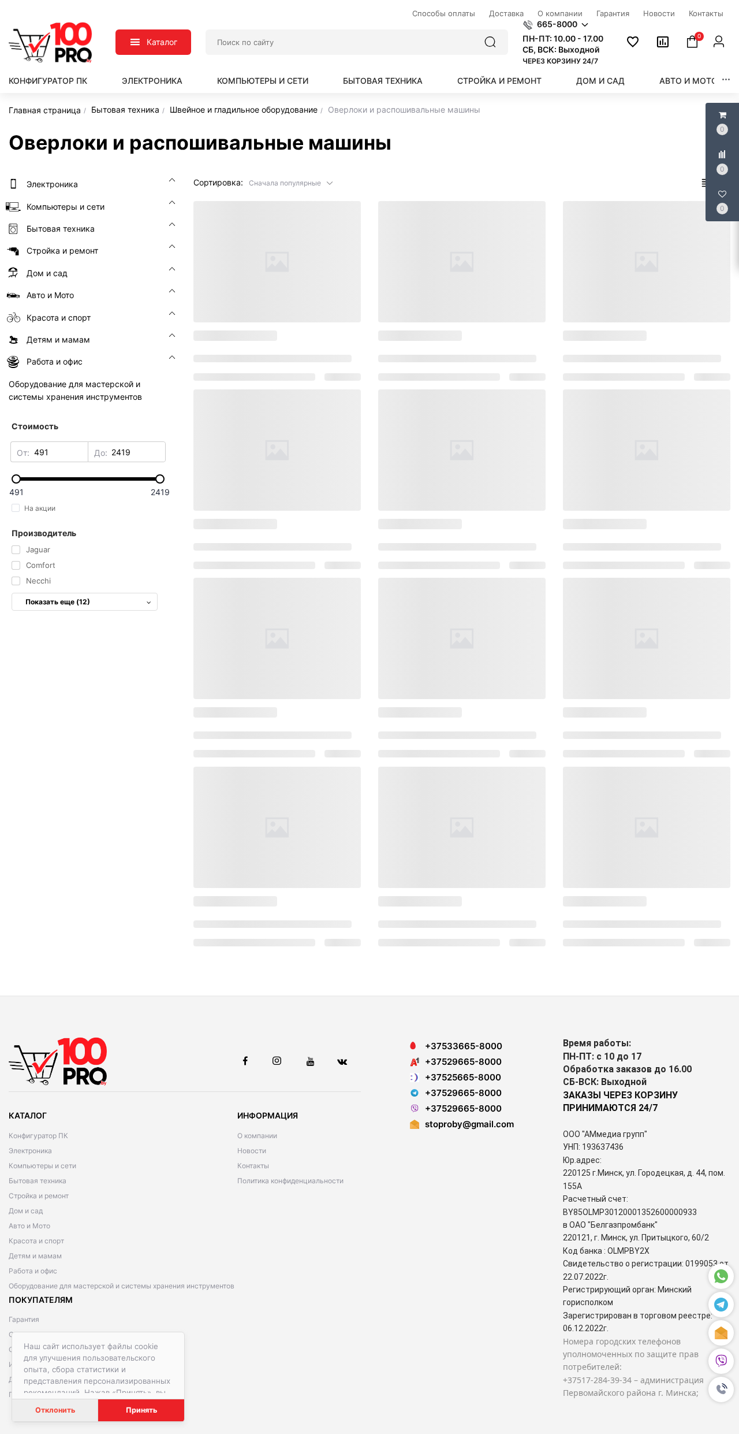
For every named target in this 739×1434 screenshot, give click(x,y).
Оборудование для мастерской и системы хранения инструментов (121, 1285)
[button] (721, 1389)
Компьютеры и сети (262, 81)
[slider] (88, 479)
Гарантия (24, 1319)
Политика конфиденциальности (290, 1180)
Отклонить (55, 1410)
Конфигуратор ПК (48, 81)
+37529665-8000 (463, 1061)
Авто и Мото (688, 81)
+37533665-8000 (463, 1046)
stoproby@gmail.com (469, 1124)
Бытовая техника (383, 81)
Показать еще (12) (57, 601)
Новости (251, 1150)
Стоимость (35, 426)
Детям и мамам (35, 1255)
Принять (141, 1410)
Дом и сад (600, 81)
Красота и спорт (36, 1240)
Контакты (253, 1165)
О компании (257, 1135)
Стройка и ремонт (499, 81)
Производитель (44, 533)
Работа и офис (33, 1270)
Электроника (152, 81)
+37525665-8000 (463, 1077)
